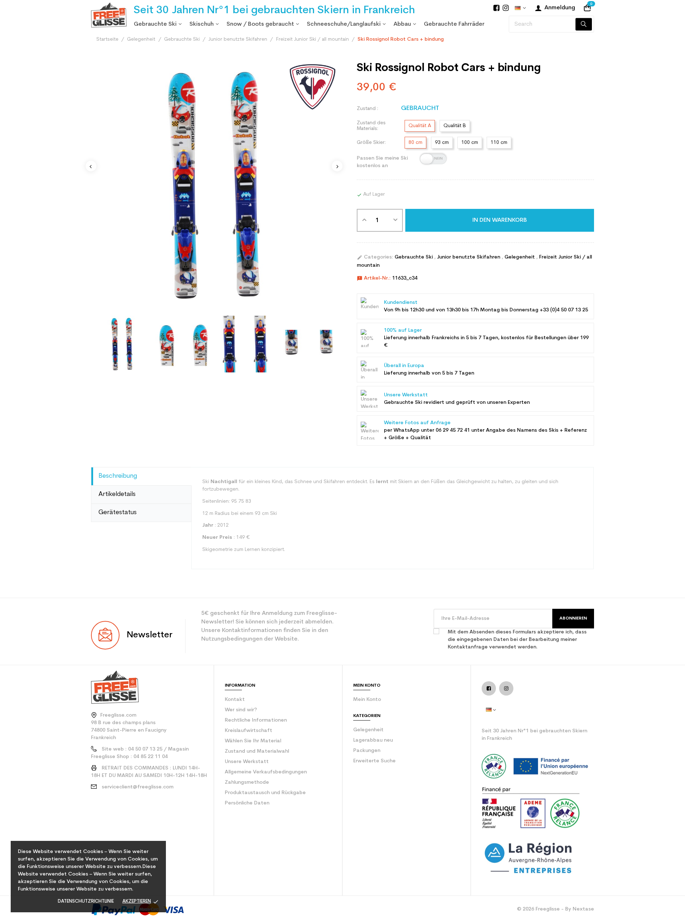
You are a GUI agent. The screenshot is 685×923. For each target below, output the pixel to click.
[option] (214, 185)
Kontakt (235, 699)
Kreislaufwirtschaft (248, 730)
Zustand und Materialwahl (257, 751)
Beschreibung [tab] (117, 476)
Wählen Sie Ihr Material (253, 741)
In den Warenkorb (499, 220)
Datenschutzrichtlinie (86, 901)
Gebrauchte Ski (414, 257)
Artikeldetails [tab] (117, 494)
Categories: (375, 257)
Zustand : (367, 108)
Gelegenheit (520, 257)
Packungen (366, 750)
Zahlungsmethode (247, 782)
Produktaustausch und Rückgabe (265, 793)
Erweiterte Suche (374, 761)
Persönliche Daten (247, 803)
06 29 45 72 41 (453, 430)
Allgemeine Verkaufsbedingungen (266, 772)
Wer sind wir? (241, 710)
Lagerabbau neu (373, 740)
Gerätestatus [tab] (117, 512)
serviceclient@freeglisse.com (137, 787)
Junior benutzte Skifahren (469, 257)
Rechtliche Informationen (256, 720)
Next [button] (337, 166)
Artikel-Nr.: (374, 278)
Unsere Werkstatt (247, 761)
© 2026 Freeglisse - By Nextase (555, 909)
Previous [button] (91, 166)
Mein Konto (367, 699)
